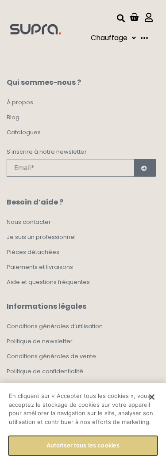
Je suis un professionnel (41, 237)
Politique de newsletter (40, 341)
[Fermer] (152, 397)
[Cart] (134, 17)
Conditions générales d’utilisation (55, 326)
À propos (20, 102)
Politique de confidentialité (45, 371)
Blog (13, 117)
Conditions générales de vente (51, 356)
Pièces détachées (33, 252)
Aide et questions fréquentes (48, 282)
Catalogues (24, 132)
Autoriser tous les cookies (83, 445)
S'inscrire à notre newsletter (47, 152)
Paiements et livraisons (40, 267)
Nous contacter (29, 222)
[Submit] (145, 168)
